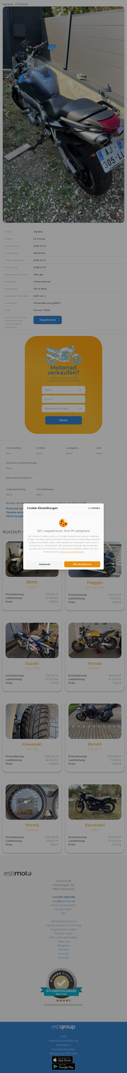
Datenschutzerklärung (72, 551)
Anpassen (44, 564)
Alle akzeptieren (82, 564)
